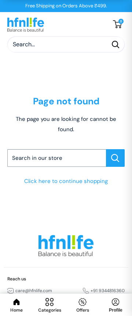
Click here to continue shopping (66, 181)
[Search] (115, 44)
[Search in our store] (115, 158)
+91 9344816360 (108, 291)
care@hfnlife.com (33, 291)
